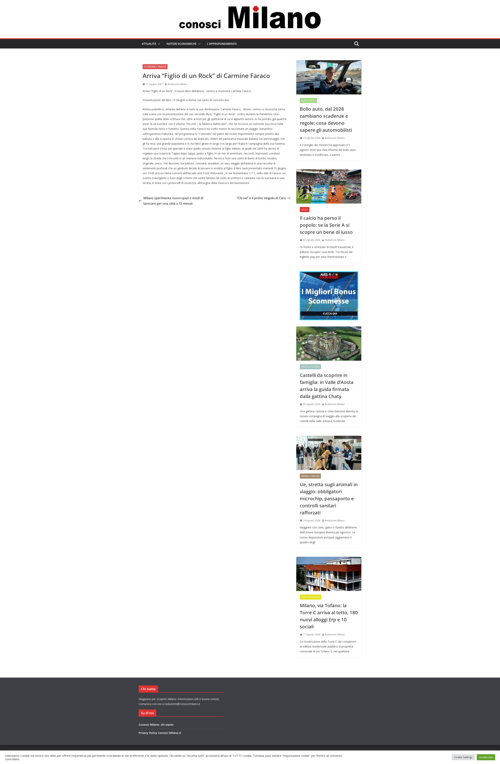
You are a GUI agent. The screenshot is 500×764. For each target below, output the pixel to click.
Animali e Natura (310, 476)
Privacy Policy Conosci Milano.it (160, 733)
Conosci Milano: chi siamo (156, 724)
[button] (158, 44)
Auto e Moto (308, 100)
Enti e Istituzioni (310, 597)
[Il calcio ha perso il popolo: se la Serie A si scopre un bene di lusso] (328, 186)
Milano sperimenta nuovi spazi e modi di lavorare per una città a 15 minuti (173, 201)
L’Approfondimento (222, 44)
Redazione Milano (178, 84)
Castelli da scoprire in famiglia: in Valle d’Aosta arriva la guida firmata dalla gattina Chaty (327, 385)
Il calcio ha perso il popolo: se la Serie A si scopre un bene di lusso (326, 225)
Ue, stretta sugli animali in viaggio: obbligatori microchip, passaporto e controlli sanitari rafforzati (329, 498)
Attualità (149, 44)
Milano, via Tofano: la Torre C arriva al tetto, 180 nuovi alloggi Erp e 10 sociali (329, 616)
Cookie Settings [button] (463, 757)
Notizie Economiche (181, 44)
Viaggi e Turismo (310, 366)
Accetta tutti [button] (486, 757)
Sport (304, 209)
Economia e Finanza (155, 66)
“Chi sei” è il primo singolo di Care (261, 198)
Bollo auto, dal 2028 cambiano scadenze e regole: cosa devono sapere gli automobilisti (326, 119)
